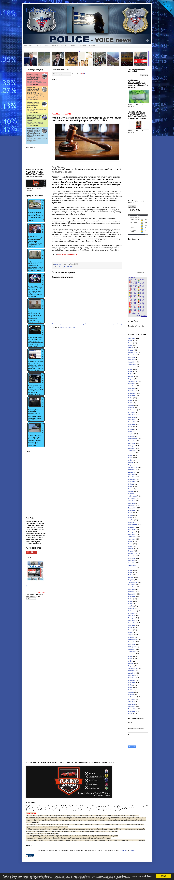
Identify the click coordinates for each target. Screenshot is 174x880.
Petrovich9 (122, 850)
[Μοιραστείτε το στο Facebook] (75, 264)
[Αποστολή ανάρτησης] (65, 264)
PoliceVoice (41, 9)
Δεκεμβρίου (131, 357)
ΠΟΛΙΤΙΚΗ (55, 46)
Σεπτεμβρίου (132, 364)
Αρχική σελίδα (86, 324)
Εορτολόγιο (140, 272)
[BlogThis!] (71, 264)
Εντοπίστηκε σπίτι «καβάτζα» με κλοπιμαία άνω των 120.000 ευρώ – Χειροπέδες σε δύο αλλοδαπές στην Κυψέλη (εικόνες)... (36, 91)
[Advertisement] (87, 96)
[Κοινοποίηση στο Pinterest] (77, 264)
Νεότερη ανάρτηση (58, 324)
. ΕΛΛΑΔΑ (60, 267)
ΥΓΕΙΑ (47, 46)
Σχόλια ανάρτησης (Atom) (68, 327)
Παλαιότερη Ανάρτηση (115, 324)
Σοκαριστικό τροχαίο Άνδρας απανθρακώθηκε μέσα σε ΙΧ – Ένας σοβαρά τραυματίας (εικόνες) (33, 76)
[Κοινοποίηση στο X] (73, 264)
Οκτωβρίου (131, 362)
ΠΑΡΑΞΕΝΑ (92, 46)
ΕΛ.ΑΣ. (39, 46)
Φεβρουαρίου (132, 352)
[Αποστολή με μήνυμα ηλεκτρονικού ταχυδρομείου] (69, 264)
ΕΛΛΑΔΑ (74, 46)
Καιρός (146, 234)
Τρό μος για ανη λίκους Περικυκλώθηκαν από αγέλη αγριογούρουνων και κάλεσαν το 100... (34, 104)
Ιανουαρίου (131, 355)
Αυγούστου (131, 338)
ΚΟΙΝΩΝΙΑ (64, 46)
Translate (87, 74)
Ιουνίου (130, 343)
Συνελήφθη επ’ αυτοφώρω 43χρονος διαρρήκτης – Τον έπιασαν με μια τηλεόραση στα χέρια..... (34, 118)
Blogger (133, 850)
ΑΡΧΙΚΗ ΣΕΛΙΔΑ (29, 46)
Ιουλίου (130, 340)
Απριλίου (131, 347)
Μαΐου (130, 345)
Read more (35, 84)
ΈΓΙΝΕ (163, 876)
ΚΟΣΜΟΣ (83, 46)
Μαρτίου (131, 350)
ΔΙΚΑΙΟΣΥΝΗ (68, 267)
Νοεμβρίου (131, 359)
